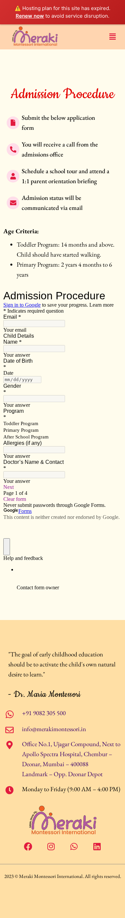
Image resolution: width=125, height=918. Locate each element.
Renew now (30, 16)
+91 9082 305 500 (44, 713)
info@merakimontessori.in (54, 729)
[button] (112, 36)
